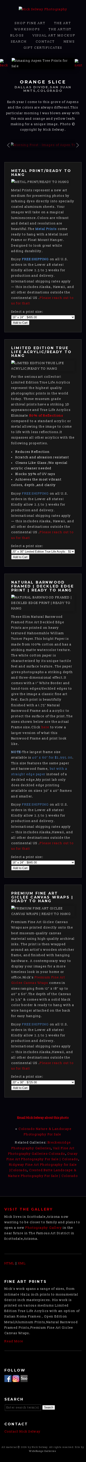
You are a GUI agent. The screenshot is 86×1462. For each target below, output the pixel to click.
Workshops (27, 29)
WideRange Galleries (42, 1451)
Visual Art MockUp (54, 35)
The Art (62, 23)
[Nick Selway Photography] (43, 9)
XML (22, 1263)
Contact (45, 41)
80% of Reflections (45, 415)
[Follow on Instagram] (15, 1379)
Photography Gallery (43, 1228)
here (45, 727)
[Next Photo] (80, 65)
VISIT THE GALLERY (28, 1209)
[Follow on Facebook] (7, 1379)
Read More (13, 1341)
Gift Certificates (43, 48)
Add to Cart (20, 322)
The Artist (60, 29)
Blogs (17, 35)
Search (19, 41)
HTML (9, 1263)
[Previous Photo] (6, 65)
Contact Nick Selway (22, 1431)
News (69, 41)
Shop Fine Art (30, 23)
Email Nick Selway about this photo (43, 1118)
